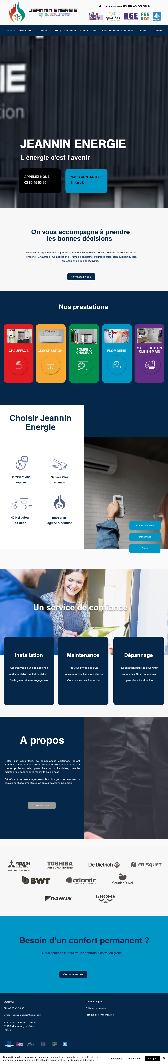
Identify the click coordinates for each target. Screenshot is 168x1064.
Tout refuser (134, 1058)
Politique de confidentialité (80, 1060)
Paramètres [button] (116, 1058)
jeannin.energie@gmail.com (26, 1015)
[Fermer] (164, 1058)
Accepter (152, 1058)
